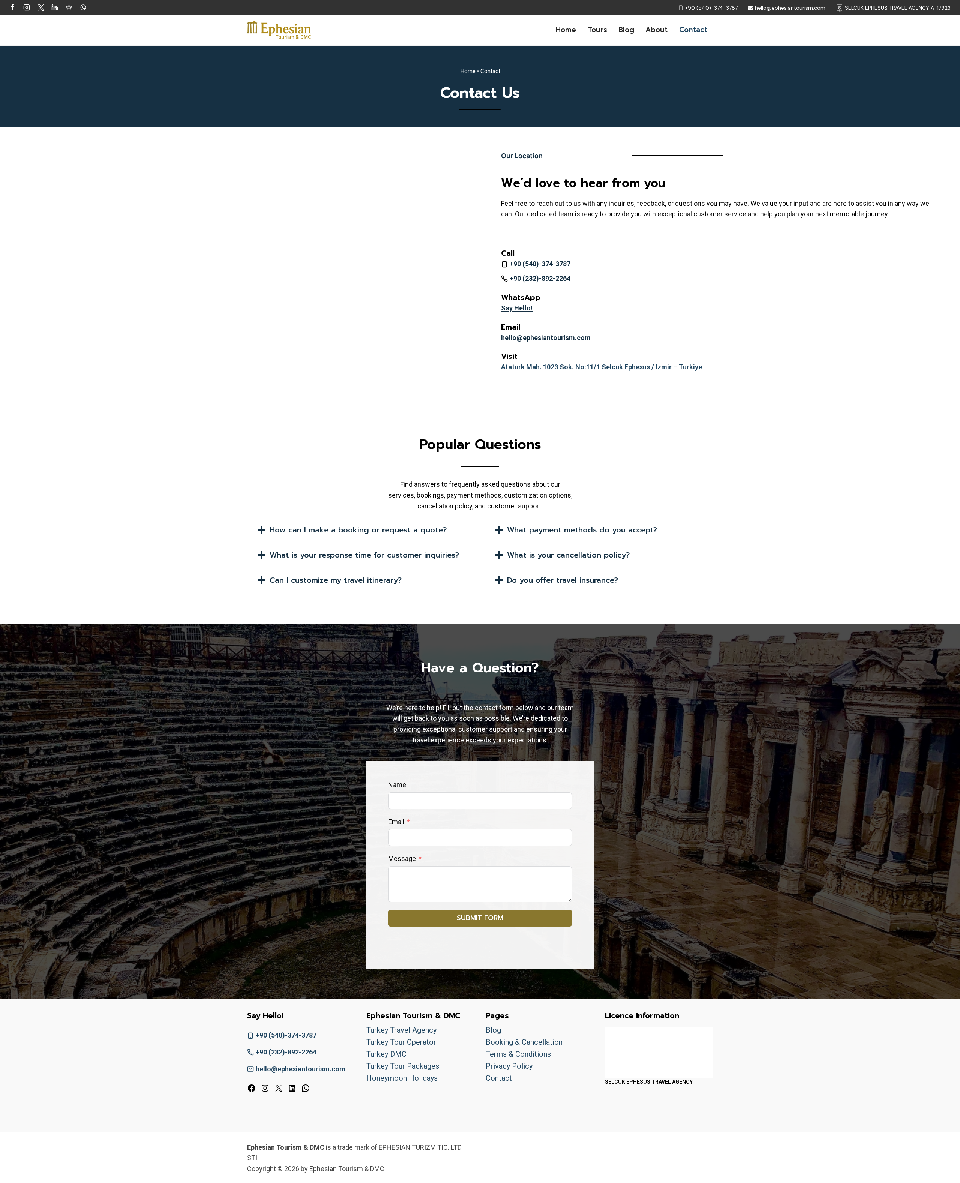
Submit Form (480, 918)
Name (397, 785)
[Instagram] (26, 7)
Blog (626, 29)
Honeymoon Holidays (402, 1078)
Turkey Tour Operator (401, 1042)
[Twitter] (41, 7)
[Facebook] (12, 7)
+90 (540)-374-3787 (540, 264)
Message (402, 858)
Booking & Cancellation (524, 1042)
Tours (597, 29)
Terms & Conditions (518, 1054)
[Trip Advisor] (69, 7)
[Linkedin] (55, 7)
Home (566, 29)
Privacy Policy (509, 1066)
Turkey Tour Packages (402, 1066)
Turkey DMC (386, 1054)
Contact (693, 29)
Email (396, 822)
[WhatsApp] (83, 7)
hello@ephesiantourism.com (546, 338)
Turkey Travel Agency (401, 1030)
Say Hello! (516, 308)
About (656, 29)
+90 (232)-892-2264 (540, 278)
